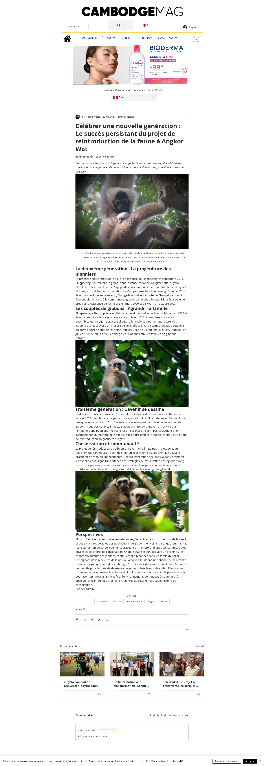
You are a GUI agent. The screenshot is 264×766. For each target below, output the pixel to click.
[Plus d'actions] (187, 117)
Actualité (117, 601)
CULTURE (128, 38)
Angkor (151, 601)
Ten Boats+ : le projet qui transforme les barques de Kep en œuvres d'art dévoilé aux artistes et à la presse (181, 684)
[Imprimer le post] (106, 619)
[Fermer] (260, 761)
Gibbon (164, 601)
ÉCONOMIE (110, 38)
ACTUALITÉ (90, 38)
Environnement (135, 601)
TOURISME (146, 38)
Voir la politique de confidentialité (167, 761)
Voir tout (199, 645)
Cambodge (101, 601)
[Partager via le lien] (99, 619)
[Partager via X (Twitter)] (84, 619)
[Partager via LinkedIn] (91, 619)
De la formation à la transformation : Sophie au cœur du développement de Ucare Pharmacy (131, 684)
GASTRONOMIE (169, 38)
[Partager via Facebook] (76, 619)
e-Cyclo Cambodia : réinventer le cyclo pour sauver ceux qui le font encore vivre (80, 684)
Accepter (250, 761)
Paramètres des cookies (226, 761)
